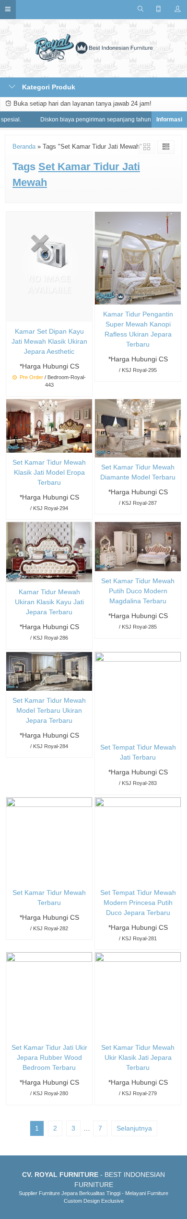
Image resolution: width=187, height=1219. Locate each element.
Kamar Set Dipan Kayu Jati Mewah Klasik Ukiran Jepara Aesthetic (49, 341)
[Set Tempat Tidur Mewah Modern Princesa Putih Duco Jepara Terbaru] (138, 839)
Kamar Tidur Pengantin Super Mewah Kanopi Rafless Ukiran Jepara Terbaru (138, 329)
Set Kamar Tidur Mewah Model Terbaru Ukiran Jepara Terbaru (49, 710)
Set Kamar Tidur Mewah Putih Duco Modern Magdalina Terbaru (138, 591)
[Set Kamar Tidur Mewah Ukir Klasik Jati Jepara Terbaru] (138, 995)
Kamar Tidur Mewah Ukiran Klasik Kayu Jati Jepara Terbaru (49, 602)
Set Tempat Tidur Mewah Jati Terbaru (138, 752)
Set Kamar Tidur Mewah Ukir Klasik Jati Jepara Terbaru (138, 1057)
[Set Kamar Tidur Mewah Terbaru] (49, 839)
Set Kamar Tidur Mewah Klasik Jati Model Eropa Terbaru (49, 472)
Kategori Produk (47, 87)
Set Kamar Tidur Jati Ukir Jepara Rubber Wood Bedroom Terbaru (49, 1057)
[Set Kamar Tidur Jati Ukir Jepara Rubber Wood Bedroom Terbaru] (49, 995)
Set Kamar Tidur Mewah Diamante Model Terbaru (137, 472)
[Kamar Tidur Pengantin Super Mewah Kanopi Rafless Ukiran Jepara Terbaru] (138, 257)
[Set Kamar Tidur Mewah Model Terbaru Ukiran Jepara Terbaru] (49, 671)
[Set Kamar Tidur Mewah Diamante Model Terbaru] (138, 427)
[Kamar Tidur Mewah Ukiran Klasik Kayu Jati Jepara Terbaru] (49, 551)
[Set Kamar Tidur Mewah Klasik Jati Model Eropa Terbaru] (49, 425)
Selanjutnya (134, 1128)
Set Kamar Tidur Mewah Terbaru (49, 897)
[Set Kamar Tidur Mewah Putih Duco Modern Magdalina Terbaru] (138, 546)
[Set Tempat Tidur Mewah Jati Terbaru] (138, 694)
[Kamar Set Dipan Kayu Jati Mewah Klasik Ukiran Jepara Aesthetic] (49, 266)
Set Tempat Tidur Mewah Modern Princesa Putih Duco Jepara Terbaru (138, 902)
